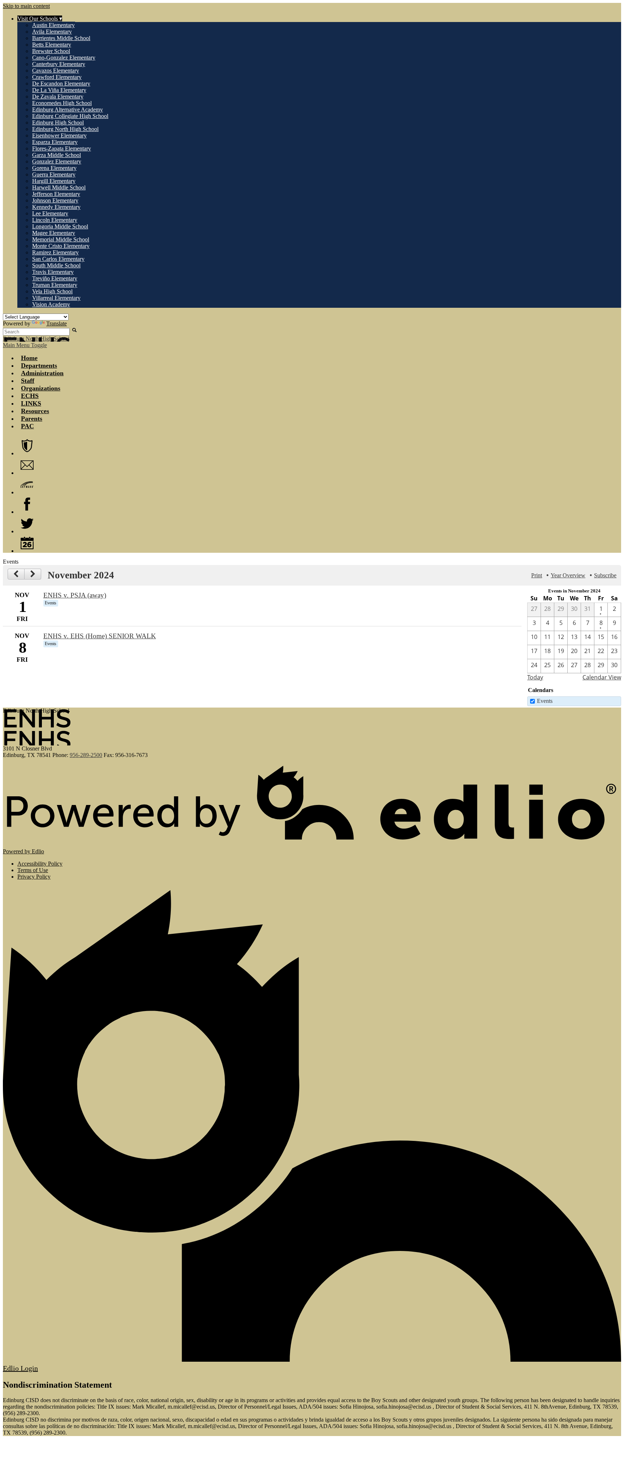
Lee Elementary (50, 213)
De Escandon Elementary (61, 83)
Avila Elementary (52, 32)
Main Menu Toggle (25, 345)
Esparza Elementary (55, 142)
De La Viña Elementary (59, 90)
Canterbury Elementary (58, 64)
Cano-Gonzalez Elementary (63, 57)
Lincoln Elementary (54, 220)
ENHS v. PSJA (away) (74, 595)
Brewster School (51, 51)
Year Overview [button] (568, 575)
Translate (56, 323)
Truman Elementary (54, 285)
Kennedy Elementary (56, 207)
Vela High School (52, 291)
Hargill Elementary (53, 181)
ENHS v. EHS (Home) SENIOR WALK (99, 636)
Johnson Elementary (55, 200)
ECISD (27, 445)
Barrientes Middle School (61, 38)
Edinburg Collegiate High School (70, 116)
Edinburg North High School (65, 129)
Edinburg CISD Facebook (27, 504)
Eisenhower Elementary (59, 135)
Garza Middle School (56, 155)
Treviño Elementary (54, 278)
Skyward (27, 484)
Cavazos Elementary (55, 70)
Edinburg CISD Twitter (27, 523)
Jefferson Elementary (56, 194)
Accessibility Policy (39, 864)
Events (544, 701)
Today (535, 677)
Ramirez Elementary (55, 252)
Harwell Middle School (59, 187)
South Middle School (56, 265)
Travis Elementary (53, 272)
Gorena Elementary (54, 168)
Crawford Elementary (57, 77)
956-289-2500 (86, 755)
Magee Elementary (53, 233)
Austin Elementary (53, 25)
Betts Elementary (51, 44)
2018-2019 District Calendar (27, 543)
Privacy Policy (34, 877)
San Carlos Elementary (58, 259)
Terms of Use (32, 870)
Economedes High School (62, 103)
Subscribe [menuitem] (605, 575)
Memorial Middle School (60, 239)
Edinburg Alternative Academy (67, 109)
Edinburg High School (58, 122)
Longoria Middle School (60, 226)
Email (27, 465)
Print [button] (536, 575)
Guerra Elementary (53, 174)
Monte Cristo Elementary (61, 246)
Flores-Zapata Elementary (61, 148)
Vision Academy (51, 304)
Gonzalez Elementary (56, 161)
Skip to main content (26, 6)
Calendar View (601, 677)
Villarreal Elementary (56, 298)
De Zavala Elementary (57, 96)
